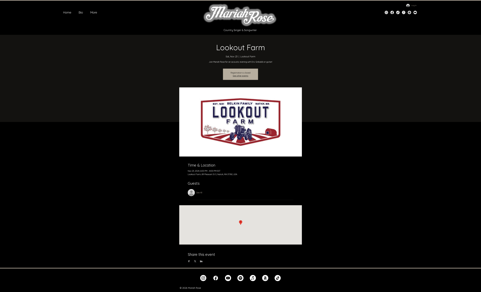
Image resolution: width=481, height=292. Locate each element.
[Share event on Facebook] (189, 261)
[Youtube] (415, 12)
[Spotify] (409, 12)
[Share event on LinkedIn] (201, 261)
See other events (240, 76)
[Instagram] (386, 12)
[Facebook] (392, 12)
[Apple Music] (403, 12)
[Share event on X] (195, 261)
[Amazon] (265, 278)
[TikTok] (398, 12)
